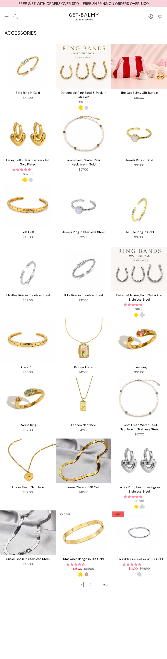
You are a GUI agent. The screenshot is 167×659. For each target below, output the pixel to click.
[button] (22, 170)
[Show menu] (6, 16)
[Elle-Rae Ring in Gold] (139, 206)
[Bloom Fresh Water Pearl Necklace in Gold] (83, 134)
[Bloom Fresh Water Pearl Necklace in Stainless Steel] (139, 398)
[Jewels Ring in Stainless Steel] (83, 206)
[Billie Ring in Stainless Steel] (83, 269)
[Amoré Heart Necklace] (28, 461)
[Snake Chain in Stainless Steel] (28, 532)
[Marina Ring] (28, 398)
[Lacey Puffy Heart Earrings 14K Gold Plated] (28, 134)
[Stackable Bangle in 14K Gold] (83, 532)
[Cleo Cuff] (28, 340)
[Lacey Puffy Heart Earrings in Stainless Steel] (139, 461)
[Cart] (160, 16)
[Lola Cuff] (28, 206)
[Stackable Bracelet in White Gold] (139, 532)
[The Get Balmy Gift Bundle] (139, 66)
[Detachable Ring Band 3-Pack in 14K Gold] (83, 66)
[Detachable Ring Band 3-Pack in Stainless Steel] (139, 269)
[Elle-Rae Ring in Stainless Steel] (28, 269)
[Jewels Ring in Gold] (139, 134)
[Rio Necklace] (83, 340)
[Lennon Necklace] (83, 398)
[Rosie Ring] (139, 340)
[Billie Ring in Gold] (28, 66)
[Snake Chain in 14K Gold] (83, 461)
